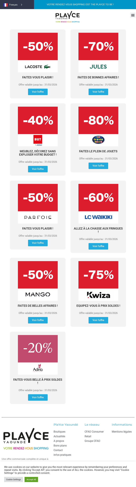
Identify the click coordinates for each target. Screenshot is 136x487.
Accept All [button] (31, 479)
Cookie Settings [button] (13, 479)
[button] (133, 15)
